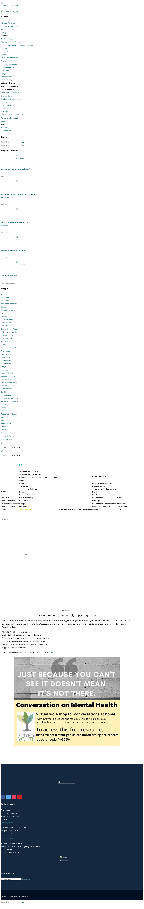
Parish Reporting (7, 67)
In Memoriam (6, 130)
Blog (2, 313)
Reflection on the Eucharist (14, 250)
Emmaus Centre (7, 96)
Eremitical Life (6, 338)
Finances (4, 61)
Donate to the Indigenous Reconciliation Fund (18, 45)
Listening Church (8, 83)
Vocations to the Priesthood (12, 115)
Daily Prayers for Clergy (10, 93)
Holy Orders (6, 354)
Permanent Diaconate (9, 118)
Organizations (6, 76)
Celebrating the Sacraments (11, 99)
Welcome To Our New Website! (15, 169)
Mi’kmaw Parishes (8, 23)
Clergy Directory (7, 316)
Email (53, 652)
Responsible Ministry (9, 86)
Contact (4, 48)
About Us (4, 51)
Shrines (4, 121)
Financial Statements (9, 64)
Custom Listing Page (9, 329)
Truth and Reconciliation (10, 39)
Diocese (4, 36)
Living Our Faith (7, 89)
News (3, 124)
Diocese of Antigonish (20, 897)
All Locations (5, 297)
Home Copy (5, 357)
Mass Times (128, 901)
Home (24, 450)
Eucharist (4, 341)
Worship (4, 17)
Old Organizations (8, 385)
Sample (4, 420)
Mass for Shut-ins (7, 29)
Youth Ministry (6, 80)
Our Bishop (5, 54)
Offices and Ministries (9, 58)
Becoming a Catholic (8, 310)
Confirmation (6, 108)
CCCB (3, 134)
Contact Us (5, 326)
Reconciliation (6, 411)
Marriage (4, 111)
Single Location (6, 433)
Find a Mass (5, 20)
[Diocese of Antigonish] (10, 4)
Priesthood (5, 407)
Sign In (3, 430)
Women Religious (7, 436)
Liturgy (3, 32)
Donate (4, 137)
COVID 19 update (9, 275)
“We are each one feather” (11, 42)
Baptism (4, 102)
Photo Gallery (6, 404)
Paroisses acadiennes (9, 26)
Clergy (3, 73)
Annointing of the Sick (9, 304)
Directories (5, 70)
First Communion (7, 105)
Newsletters (6, 127)
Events (3, 344)
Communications (7, 319)
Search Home (6, 423)
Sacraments (5, 417)
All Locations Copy (8, 300)
